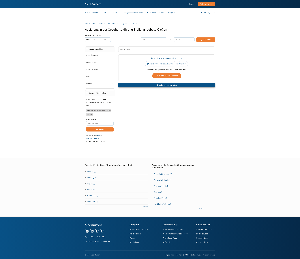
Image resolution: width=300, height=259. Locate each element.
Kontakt (179, 255)
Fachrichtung (91, 62)
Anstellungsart (92, 55)
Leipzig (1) (91, 184)
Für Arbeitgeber (207, 12)
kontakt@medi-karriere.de (99, 242)
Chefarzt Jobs (202, 242)
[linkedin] (101, 231)
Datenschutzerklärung (93, 138)
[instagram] (92, 231)
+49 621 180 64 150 (96, 237)
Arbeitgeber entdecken (131, 13)
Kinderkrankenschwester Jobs (175, 234)
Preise (132, 238)
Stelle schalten (135, 234)
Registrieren (207, 4)
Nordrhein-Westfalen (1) (163, 204)
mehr (145, 206)
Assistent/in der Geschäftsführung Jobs (113, 24)
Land (88, 76)
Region (89, 83)
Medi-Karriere (90, 24)
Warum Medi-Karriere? (138, 229)
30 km (177, 40)
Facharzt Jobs (202, 234)
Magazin (171, 13)
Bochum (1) (91, 172)
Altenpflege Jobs (170, 238)
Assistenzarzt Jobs (204, 229)
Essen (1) (91, 190)
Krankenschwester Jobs (173, 229)
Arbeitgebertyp (92, 69)
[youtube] (87, 231)
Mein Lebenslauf (111, 13)
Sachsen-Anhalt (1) (161, 186)
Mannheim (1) (92, 202)
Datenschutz (196, 255)
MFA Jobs (167, 242)
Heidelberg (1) (92, 196)
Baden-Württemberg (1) (163, 174)
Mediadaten (134, 242)
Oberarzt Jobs (202, 238)
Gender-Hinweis (209, 255)
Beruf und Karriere (154, 13)
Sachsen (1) (158, 192)
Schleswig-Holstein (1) (162, 180)
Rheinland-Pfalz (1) (161, 198)
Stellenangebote (91, 13)
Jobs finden (207, 40)
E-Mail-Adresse (91, 120)
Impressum (169, 255)
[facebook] (97, 231)
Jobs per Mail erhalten (168, 85)
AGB (98, 135)
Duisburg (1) (92, 178)
